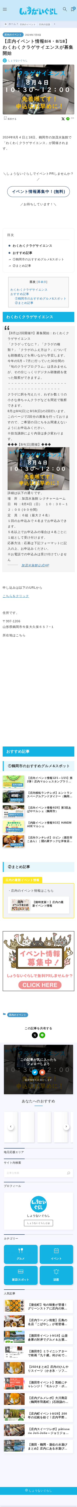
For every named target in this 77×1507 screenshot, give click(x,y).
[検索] (68, 1173)
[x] (63, 119)
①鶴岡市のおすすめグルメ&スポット (38, 259)
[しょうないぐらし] (38, 10)
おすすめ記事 (22, 253)
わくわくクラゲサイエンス (32, 245)
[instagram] (42, 1072)
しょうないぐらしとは (38, 1223)
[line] (68, 119)
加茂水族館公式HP (35, 565)
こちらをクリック (16, 596)
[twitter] (35, 1072)
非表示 (42, 281)
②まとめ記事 (22, 265)
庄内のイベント (13, 34)
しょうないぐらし (18, 60)
